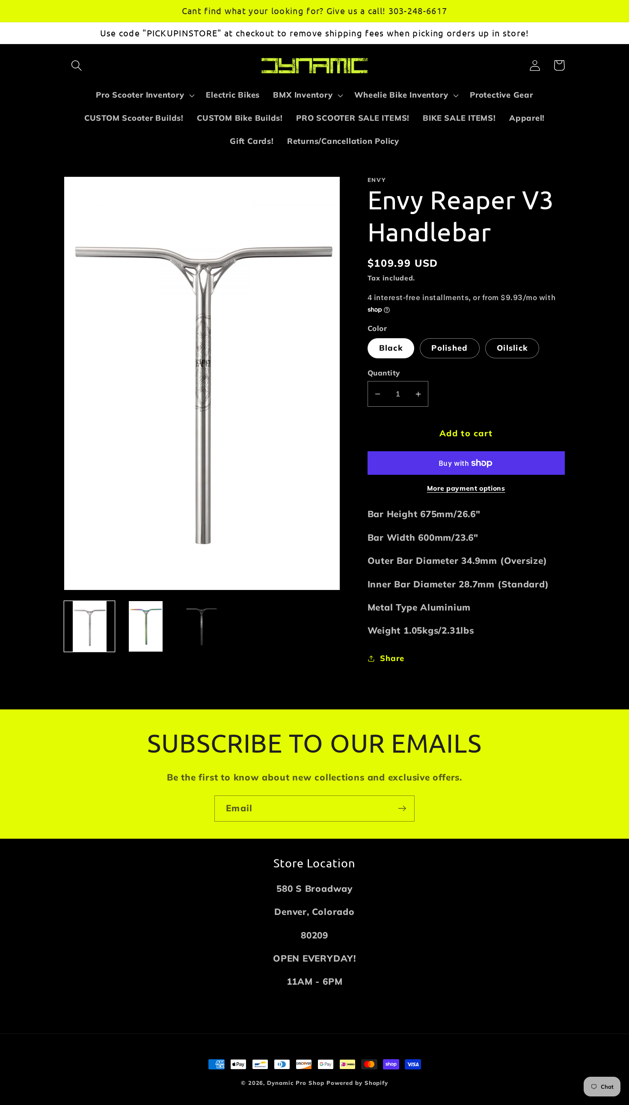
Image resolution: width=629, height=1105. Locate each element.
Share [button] (392, 658)
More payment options (466, 488)
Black (391, 348)
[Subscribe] (402, 808)
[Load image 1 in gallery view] (89, 626)
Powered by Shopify (357, 1082)
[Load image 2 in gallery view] (145, 626)
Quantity (384, 372)
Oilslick (512, 348)
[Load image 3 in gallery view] (202, 626)
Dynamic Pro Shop (295, 1082)
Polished (449, 348)
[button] (76, 65)
